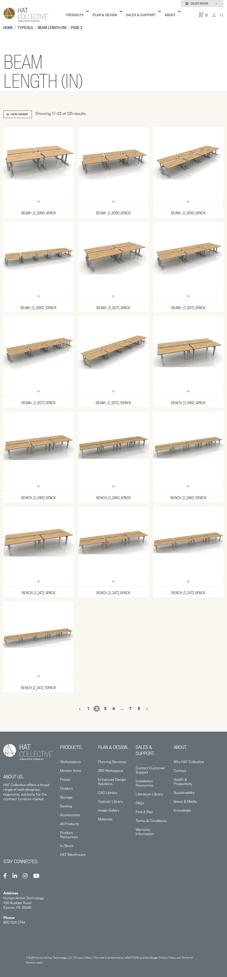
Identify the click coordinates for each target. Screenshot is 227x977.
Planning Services (112, 762)
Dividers (66, 788)
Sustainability (184, 793)
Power (65, 779)
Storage (66, 797)
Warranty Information (145, 832)
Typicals (25, 27)
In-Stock (66, 846)
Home (8, 27)
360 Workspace (110, 771)
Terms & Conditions (151, 821)
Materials (105, 819)
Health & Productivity (183, 781)
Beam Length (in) (52, 27)
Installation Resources (144, 783)
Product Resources (69, 835)
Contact (180, 771)
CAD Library (107, 793)
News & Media (185, 801)
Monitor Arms (70, 771)
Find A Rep (144, 812)
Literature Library (149, 794)
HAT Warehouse (73, 855)
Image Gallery (108, 810)
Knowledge (182, 810)
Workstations (70, 762)
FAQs (140, 803)
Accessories (70, 815)
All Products (69, 824)
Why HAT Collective (189, 762)
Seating (66, 806)
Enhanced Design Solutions (112, 781)
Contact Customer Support (150, 770)
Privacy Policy (83, 957)
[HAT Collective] (26, 15)
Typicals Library (110, 801)
